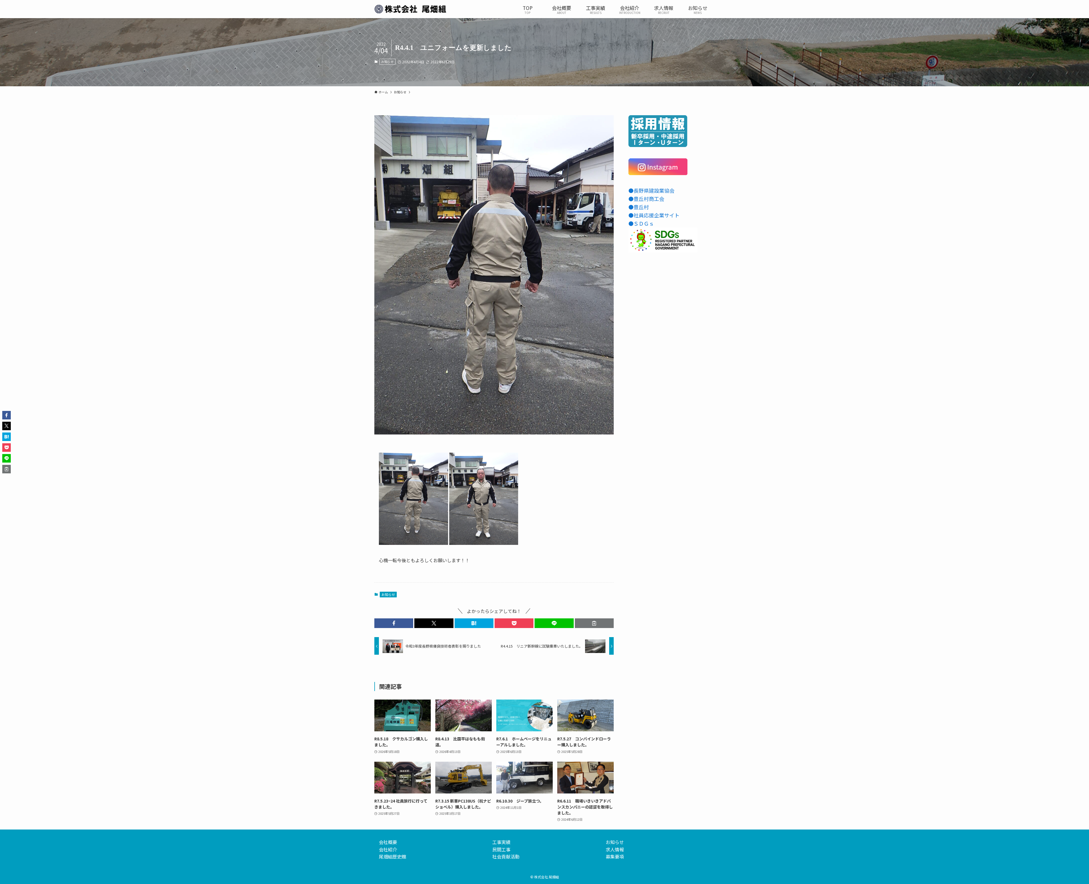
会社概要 (388, 842)
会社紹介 (388, 849)
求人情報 (615, 849)
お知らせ (387, 61)
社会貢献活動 (506, 856)
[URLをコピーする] (594, 623)
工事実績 (501, 842)
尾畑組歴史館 (392, 856)
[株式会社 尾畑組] (410, 9)
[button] (393, 623)
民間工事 (501, 849)
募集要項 (615, 856)
